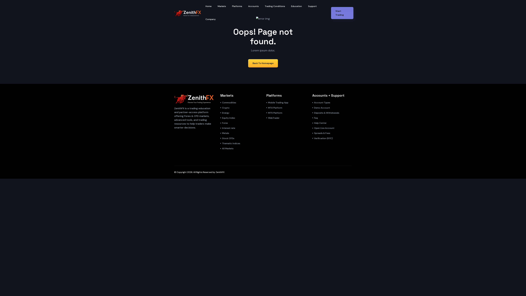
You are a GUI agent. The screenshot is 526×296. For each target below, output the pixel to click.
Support (312, 6)
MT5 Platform (275, 112)
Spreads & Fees (322, 133)
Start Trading (339, 13)
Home (208, 6)
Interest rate (228, 128)
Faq (316, 117)
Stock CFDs (228, 138)
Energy (225, 112)
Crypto (225, 107)
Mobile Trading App (278, 102)
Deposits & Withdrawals (326, 112)
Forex (225, 123)
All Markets (227, 148)
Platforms (237, 6)
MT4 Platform (275, 107)
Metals (225, 133)
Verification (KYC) (323, 138)
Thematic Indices (231, 143)
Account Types (322, 102)
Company (210, 19)
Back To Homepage (263, 63)
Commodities (229, 102)
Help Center (320, 123)
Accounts (253, 6)
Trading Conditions (275, 6)
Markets (222, 6)
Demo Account (322, 107)
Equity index (228, 117)
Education (296, 6)
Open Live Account (324, 128)
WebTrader (273, 117)
